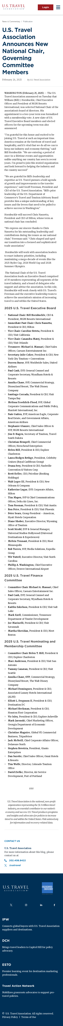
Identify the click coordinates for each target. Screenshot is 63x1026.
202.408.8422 (18, 860)
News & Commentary (11, 21)
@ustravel (15, 865)
